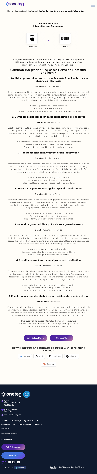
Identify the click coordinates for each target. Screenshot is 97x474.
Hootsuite (32, 11)
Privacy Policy (6, 439)
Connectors (20, 11)
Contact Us (38, 424)
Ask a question (13, 447)
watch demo (13, 455)
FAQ (14, 424)
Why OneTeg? (16, 421)
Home (10, 11)
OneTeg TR (5, 428)
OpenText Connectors (32, 421)
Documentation (25, 424)
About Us (4, 421)
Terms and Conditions (9, 434)
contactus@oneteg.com (12, 415)
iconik (65, 47)
